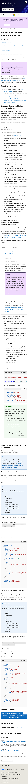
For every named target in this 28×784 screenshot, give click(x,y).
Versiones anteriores (5, 774)
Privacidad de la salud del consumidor (10, 778)
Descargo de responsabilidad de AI (9, 772)
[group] (15, 378)
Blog (13, 774)
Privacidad (3, 776)
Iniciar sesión (24, 14)
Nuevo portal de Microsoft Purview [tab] (19, 246)
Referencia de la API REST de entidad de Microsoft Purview (14, 716)
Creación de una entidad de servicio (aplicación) (13, 44)
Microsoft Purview (10, 28)
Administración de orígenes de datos (12, 713)
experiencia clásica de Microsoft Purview (15, 235)
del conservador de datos (9, 70)
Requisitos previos (6, 42)
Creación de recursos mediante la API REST (12, 48)
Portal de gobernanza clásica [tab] (6, 246)
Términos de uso (5, 780)
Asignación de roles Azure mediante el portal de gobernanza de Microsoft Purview (14, 309)
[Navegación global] (1, 15)
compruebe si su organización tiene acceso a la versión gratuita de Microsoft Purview (14, 97)
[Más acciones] (26, 29)
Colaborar (19, 774)
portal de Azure (17, 135)
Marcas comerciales (14, 780)
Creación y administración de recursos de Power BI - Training (13, 742)
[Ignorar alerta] (26, 2)
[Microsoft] (14, 15)
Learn (2, 28)
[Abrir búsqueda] (19, 15)
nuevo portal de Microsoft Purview (12, 237)
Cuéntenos (7, 24)
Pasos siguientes (6, 50)
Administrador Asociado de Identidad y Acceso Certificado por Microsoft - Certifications (12, 751)
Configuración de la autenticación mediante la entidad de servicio (12, 46)
